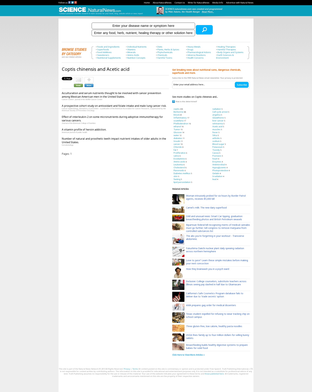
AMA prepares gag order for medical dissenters (211, 305)
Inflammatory (180, 117)
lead (214, 179)
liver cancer (218, 120)
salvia (176, 155)
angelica (216, 114)
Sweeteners (103, 55)
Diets (159, 46)
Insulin (177, 141)
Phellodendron (181, 123)
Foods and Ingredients (108, 46)
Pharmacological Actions (199, 52)
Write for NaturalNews (198, 2)
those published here (214, 373)
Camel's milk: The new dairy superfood (206, 207)
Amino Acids (133, 55)
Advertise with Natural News (240, 2)
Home (147, 2)
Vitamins (131, 49)
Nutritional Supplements (109, 57)
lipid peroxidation (182, 182)
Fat (175, 149)
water (176, 135)
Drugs (190, 49)
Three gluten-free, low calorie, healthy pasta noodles (214, 326)
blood (176, 114)
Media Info (217, 2)
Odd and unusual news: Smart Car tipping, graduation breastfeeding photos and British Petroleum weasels (214, 218)
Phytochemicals (165, 52)
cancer (177, 144)
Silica (214, 135)
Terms (135, 369)
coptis (176, 108)
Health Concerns (195, 57)
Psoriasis (216, 155)
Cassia (215, 152)
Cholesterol (179, 167)
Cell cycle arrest (220, 111)
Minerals (131, 52)
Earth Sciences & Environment (225, 56)
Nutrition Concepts (136, 57)
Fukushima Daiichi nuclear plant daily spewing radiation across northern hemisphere (215, 250)
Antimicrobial (218, 164)
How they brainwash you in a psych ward (207, 268)
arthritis (216, 138)
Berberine (178, 111)
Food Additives (104, 52)
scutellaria (178, 120)
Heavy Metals (194, 46)
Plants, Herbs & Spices (168, 49)
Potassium (217, 146)
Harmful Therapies (226, 49)
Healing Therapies (226, 46)
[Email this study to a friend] (78, 78)
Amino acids (179, 161)
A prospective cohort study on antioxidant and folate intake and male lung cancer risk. (114, 106)
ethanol (177, 126)
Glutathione (218, 117)
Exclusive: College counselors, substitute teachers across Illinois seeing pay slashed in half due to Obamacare (216, 283)
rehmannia (217, 123)
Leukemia (178, 164)
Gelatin (215, 173)
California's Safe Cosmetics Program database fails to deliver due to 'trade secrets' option (214, 295)
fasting (177, 179)
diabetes (178, 138)
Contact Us (180, 2)
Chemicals (162, 55)
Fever (215, 132)
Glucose (178, 132)
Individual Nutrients (137, 46)
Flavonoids (179, 170)
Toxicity (216, 149)
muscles (216, 129)
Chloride (178, 146)
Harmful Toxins (164, 57)
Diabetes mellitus (182, 173)
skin (176, 176)
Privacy (127, 369)
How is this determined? (186, 101)
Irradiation (217, 176)
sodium (216, 141)
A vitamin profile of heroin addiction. (84, 129)
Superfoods (103, 49)
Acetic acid (217, 126)
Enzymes (216, 161)
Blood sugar (218, 144)
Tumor (177, 129)
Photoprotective (220, 170)
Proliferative (180, 152)
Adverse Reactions (196, 55)
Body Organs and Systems (230, 52)
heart (215, 158)
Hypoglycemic (219, 167)
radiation (216, 108)
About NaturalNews (162, 2)
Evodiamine (179, 158)
